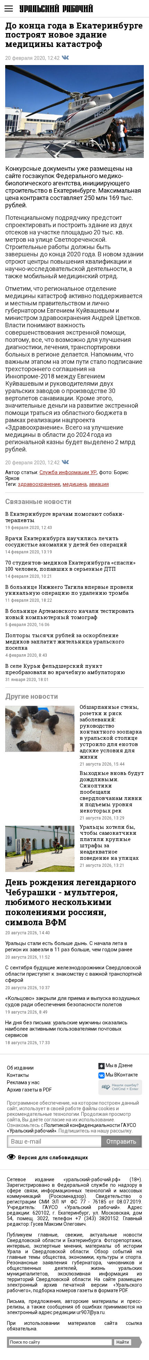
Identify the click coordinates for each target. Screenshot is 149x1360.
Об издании (20, 1068)
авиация (99, 484)
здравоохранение (39, 484)
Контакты (18, 1075)
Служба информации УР (68, 472)
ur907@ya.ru (91, 1312)
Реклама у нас (23, 1082)
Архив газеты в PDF (29, 1090)
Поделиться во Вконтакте (65, 58)
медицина (75, 484)
